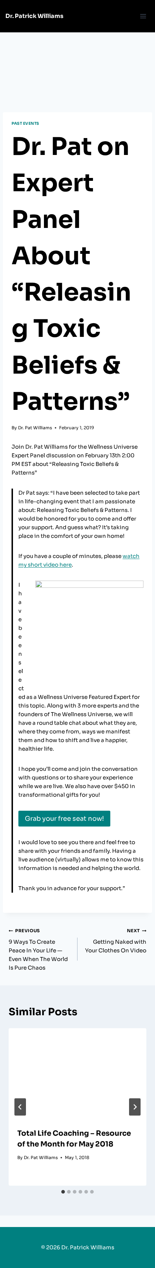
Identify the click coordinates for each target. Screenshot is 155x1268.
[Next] (135, 1107)
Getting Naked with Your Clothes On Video (115, 941)
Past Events (25, 123)
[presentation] (77, 1074)
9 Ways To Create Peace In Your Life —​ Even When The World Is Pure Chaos (38, 949)
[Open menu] (143, 16)
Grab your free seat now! (64, 819)
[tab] (63, 1192)
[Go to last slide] (20, 1107)
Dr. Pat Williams (35, 427)
